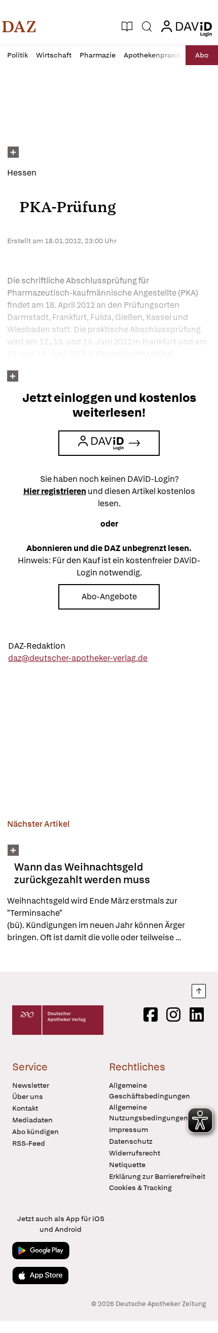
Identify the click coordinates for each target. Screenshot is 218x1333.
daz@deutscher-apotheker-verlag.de (78, 658)
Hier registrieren (54, 491)
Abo (201, 55)
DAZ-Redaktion (36, 646)
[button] (19, 26)
